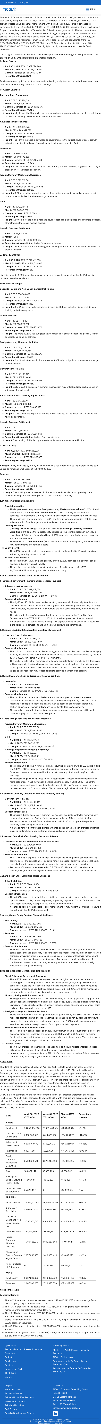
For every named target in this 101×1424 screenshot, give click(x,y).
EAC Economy (11, 1409)
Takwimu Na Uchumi (15, 1405)
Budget (8, 1357)
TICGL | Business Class (64, 1357)
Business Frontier (13, 1393)
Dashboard (10, 1353)
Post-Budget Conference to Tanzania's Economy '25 (72, 1370)
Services (9, 1365)
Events (8, 1377)
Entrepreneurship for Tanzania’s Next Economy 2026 (71, 1363)
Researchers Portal (14, 1369)
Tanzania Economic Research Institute (23, 1349)
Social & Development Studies (19, 1413)
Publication (10, 1361)
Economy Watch (13, 1389)
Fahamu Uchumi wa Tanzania (19, 1397)
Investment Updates (15, 1401)
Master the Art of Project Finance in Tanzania (71, 1351)
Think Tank (10, 1373)
